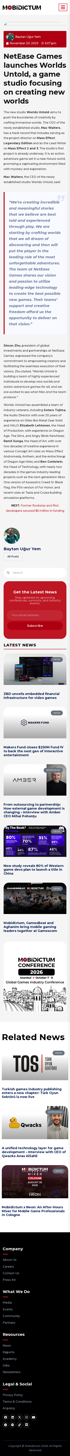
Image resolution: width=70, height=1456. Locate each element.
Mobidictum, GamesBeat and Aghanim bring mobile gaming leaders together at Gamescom (30, 927)
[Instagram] (26, 1417)
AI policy (9, 1408)
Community (11, 1316)
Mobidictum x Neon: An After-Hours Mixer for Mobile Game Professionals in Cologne (33, 1211)
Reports (9, 1352)
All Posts (13, 556)
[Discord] (26, 1425)
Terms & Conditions (17, 1401)
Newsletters (11, 1372)
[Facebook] (5, 1417)
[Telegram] (5, 1425)
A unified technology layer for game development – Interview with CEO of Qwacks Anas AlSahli (34, 1152)
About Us (10, 1259)
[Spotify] (12, 1425)
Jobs (6, 1365)
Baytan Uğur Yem (22, 548)
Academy (10, 1359)
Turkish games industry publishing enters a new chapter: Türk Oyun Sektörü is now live (32, 1093)
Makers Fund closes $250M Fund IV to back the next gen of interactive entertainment (33, 751)
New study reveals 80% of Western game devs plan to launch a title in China (34, 869)
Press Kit (9, 1280)
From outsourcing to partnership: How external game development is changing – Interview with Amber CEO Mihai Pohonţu (34, 810)
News (7, 1345)
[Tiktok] (19, 1425)
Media (7, 1302)
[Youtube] (33, 1417)
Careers (8, 1266)
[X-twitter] (19, 1417)
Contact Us (11, 1273)
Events (8, 1309)
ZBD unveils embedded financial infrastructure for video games (31, 696)
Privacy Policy (13, 1395)
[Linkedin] (12, 1417)
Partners (9, 1322)
